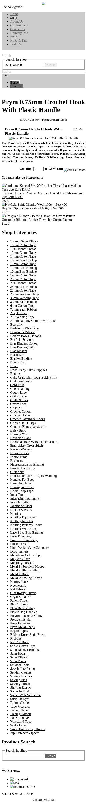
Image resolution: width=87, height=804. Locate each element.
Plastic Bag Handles (23, 612)
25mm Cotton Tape (23, 290)
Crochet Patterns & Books (27, 419)
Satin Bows (18, 653)
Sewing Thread (20, 684)
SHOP (23, 119)
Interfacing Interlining (24, 498)
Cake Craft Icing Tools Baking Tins (34, 377)
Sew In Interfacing (22, 668)
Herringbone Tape (22, 487)
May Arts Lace (20, 559)
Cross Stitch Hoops (23, 423)
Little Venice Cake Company (29, 547)
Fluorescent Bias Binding (27, 464)
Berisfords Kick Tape (24, 328)
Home (14, 14)
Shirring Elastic (20, 687)
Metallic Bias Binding (24, 570)
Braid (14, 366)
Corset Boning (20, 389)
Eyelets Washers (21, 449)
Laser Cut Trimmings (24, 540)
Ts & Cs (15, 44)
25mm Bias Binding (23, 286)
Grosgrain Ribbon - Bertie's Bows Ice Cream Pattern (37, 219)
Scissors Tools (19, 665)
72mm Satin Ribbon (23, 309)
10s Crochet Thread (23, 249)
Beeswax (16, 324)
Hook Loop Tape (21, 491)
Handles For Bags (22, 479)
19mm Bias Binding (23, 271)
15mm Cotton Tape (23, 264)
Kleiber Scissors (21, 510)
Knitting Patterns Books (26, 525)
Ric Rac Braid (19, 642)
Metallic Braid (19, 574)
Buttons (15, 373)
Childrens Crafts (21, 381)
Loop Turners (19, 551)
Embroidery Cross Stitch (26, 445)
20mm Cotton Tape (23, 279)
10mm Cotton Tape (23, 245)
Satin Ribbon (19, 657)
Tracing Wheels (20, 714)
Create (51, 799)
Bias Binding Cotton (24, 343)
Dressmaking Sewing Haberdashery (34, 441)
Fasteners (16, 460)
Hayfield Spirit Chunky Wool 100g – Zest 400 (33, 208)
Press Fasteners (20, 623)
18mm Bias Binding (23, 268)
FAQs (14, 36)
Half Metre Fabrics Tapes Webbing (33, 476)
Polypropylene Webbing (26, 615)
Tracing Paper (19, 710)
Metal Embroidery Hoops (27, 566)
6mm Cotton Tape (22, 305)
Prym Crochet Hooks (54, 119)
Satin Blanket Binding (25, 649)
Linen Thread (19, 544)
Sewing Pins (18, 680)
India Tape (17, 494)
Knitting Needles (21, 521)
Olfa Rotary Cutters (23, 593)
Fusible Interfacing (22, 468)
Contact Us (17, 29)
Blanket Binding (21, 358)
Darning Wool (19, 434)
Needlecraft (18, 585)
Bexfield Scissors (21, 339)
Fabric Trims (18, 457)
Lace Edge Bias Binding (26, 532)
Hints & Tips (18, 40)
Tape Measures (20, 706)
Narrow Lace (19, 581)
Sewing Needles (21, 676)
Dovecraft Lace (20, 438)
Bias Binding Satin (22, 347)
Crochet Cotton (20, 411)
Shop (13, 18)
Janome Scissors (21, 506)
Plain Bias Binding (22, 608)
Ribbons (15, 638)
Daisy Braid (18, 430)
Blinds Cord (18, 362)
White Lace (18, 725)
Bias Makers (18, 351)
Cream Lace (18, 404)
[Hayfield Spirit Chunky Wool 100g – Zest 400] (34, 204)
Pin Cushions (19, 604)
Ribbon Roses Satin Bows (27, 634)
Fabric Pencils (19, 453)
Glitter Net (17, 472)
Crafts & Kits (19, 400)
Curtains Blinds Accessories (28, 426)
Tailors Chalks (19, 702)
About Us (16, 21)
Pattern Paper (19, 600)
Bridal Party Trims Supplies (28, 370)
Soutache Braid (20, 691)
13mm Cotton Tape (23, 252)
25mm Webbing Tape (24, 294)
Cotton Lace (18, 392)
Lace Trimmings (21, 536)
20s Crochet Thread (23, 283)
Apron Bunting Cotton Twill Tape (33, 320)
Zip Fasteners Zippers (24, 733)
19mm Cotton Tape (23, 275)
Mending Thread (21, 563)
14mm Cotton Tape (23, 256)
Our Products (19, 25)
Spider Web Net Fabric (25, 695)
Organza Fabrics (21, 597)
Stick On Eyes (19, 699)
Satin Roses (18, 661)
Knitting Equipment (23, 517)
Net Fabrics (18, 589)
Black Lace (17, 355)
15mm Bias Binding (23, 260)
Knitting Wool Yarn (23, 528)
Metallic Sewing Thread (26, 578)
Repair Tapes (19, 631)
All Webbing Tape (22, 317)
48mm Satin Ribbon (23, 302)
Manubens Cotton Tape (25, 555)
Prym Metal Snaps (22, 627)
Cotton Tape (18, 396)
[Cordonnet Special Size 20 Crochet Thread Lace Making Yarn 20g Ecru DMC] (43, 189)
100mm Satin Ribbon (24, 241)
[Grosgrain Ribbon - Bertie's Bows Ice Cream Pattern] (38, 216)
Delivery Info (19, 33)
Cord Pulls (17, 385)
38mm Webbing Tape (24, 298)
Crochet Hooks (20, 415)
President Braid (20, 619)
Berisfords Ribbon (22, 332)
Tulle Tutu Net (20, 718)
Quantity (25, 168)
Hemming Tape (20, 483)
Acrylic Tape (18, 313)
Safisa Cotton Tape (22, 646)
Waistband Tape (20, 721)
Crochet (34, 119)
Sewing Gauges (20, 672)
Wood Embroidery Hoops (27, 729)
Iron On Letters (20, 502)
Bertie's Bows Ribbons (25, 336)
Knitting (15, 513)
